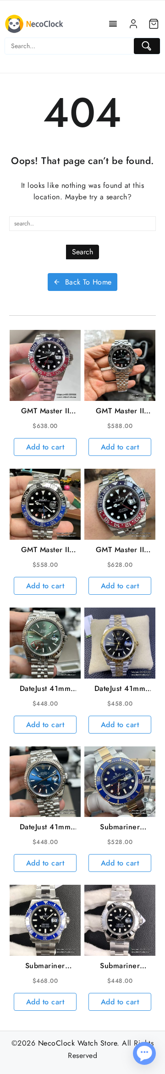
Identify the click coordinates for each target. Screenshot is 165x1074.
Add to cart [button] (45, 447)
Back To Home (88, 282)
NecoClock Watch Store (77, 1043)
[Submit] (147, 46)
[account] (133, 23)
